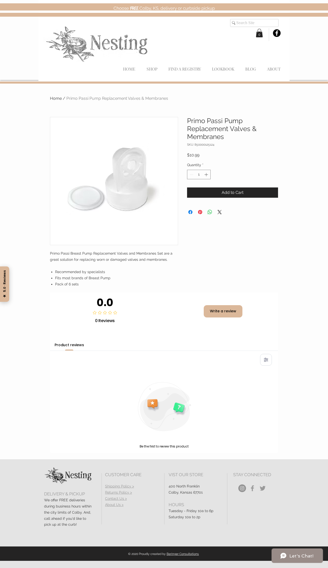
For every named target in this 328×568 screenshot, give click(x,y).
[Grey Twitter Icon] (262, 488)
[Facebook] (277, 33)
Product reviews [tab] (69, 344)
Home (56, 98)
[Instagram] (242, 488)
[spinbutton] (198, 174)
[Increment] (206, 174)
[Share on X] (220, 212)
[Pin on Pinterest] (200, 212)
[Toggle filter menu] (266, 360)
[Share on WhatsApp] (210, 212)
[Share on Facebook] (190, 212)
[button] (259, 33)
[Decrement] (191, 174)
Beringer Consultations (183, 554)
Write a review (223, 311)
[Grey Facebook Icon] (252, 488)
